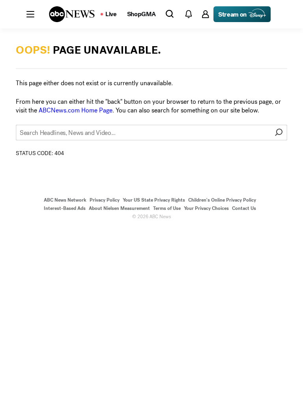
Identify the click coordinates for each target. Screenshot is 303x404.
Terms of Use (167, 208)
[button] (30, 14)
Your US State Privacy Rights (154, 200)
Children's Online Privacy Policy (222, 200)
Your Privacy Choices (206, 208)
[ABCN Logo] (72, 14)
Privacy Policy (105, 200)
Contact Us (244, 208)
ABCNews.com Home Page (75, 110)
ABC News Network (65, 200)
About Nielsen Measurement (119, 208)
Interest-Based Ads (65, 208)
